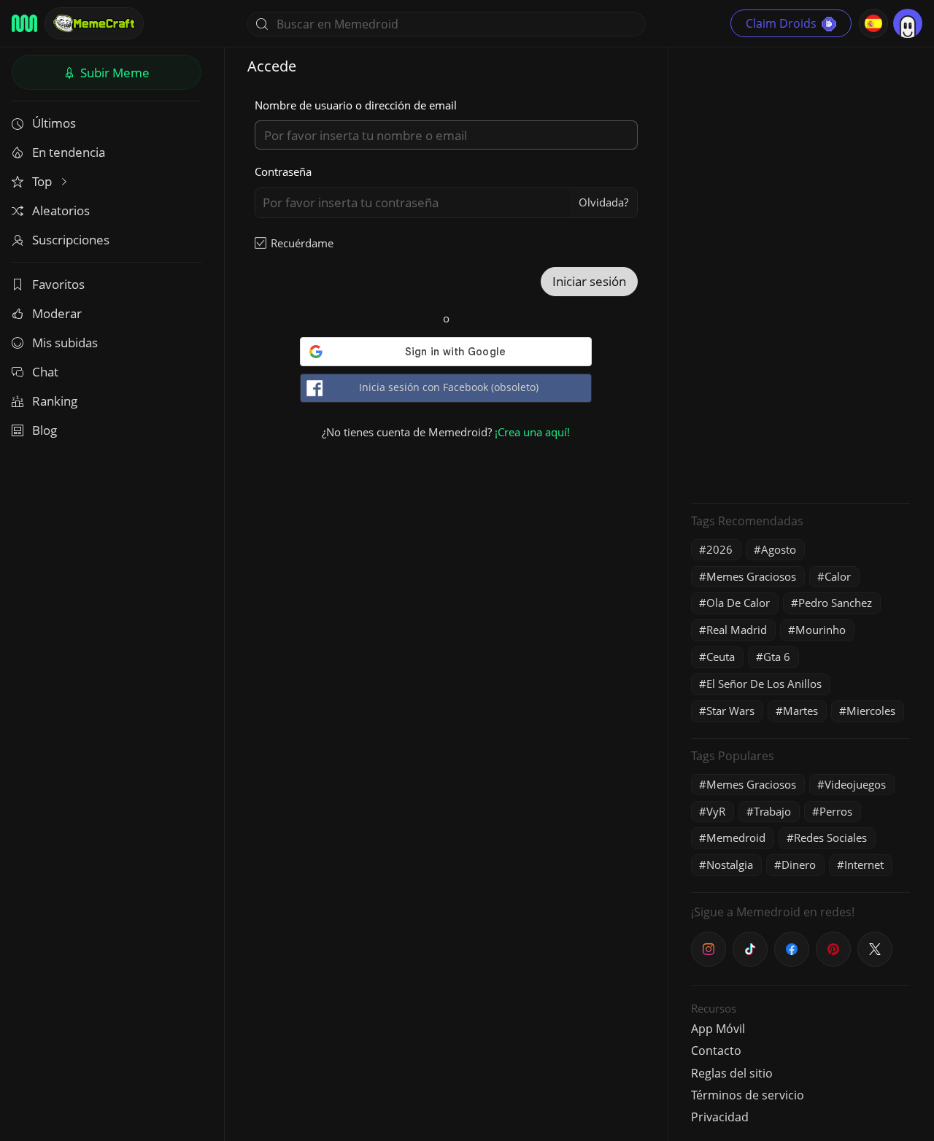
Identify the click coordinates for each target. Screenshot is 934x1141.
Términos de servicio (747, 1095)
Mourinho (820, 629)
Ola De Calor (738, 602)
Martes (800, 710)
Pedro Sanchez (835, 602)
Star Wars (730, 710)
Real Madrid (736, 629)
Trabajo (772, 811)
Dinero (798, 864)
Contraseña (283, 171)
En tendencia (68, 152)
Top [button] (43, 181)
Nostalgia (729, 864)
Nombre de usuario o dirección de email (356, 105)
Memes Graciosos (751, 576)
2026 (719, 549)
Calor (838, 576)
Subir (113, 72)
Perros (835, 811)
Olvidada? (603, 202)
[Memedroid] (24, 23)
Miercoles (870, 710)
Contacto (716, 1051)
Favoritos (58, 284)
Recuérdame (302, 243)
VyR (715, 811)
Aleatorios (61, 210)
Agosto (778, 549)
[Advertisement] (800, 273)
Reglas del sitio (732, 1073)
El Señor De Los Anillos (764, 683)
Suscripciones (70, 239)
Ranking (54, 400)
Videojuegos (855, 784)
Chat (45, 371)
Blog (44, 430)
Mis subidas (65, 342)
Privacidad (720, 1117)
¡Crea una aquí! (532, 432)
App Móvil (718, 1029)
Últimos (54, 123)
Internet (864, 864)
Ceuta (720, 656)
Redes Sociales (830, 837)
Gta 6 (776, 656)
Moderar (57, 313)
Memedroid (735, 837)
